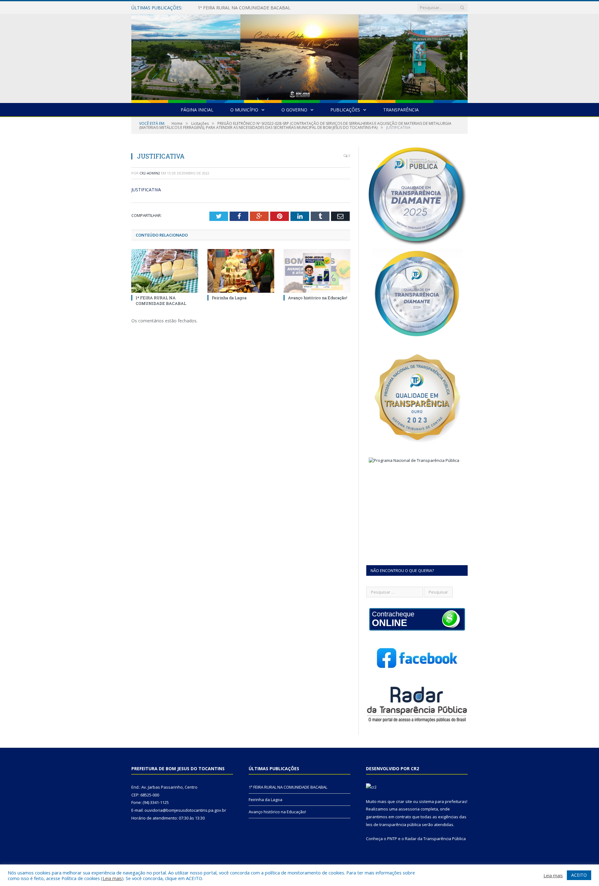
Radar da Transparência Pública (435, 838)
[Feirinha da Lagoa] (240, 271)
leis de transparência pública (393, 824)
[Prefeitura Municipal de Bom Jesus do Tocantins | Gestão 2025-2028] (299, 57)
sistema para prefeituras (442, 801)
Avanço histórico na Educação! (317, 298)
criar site (404, 801)
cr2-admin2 (149, 173)
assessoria (409, 809)
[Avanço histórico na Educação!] (317, 271)
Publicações (345, 110)
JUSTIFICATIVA (146, 190)
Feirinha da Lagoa (216, 8)
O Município (244, 110)
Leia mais (112, 878)
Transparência (401, 110)
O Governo (294, 110)
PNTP (392, 838)
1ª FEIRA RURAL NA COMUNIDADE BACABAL (161, 300)
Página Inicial (197, 110)
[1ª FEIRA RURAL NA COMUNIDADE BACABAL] (164, 271)
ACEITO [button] (579, 875)
